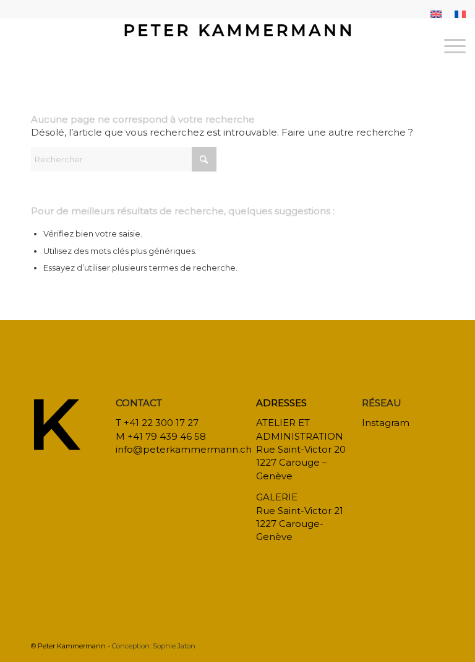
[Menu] (449, 46)
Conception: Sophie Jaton (153, 646)
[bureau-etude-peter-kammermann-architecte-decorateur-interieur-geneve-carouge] (238, 46)
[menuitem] (436, 14)
